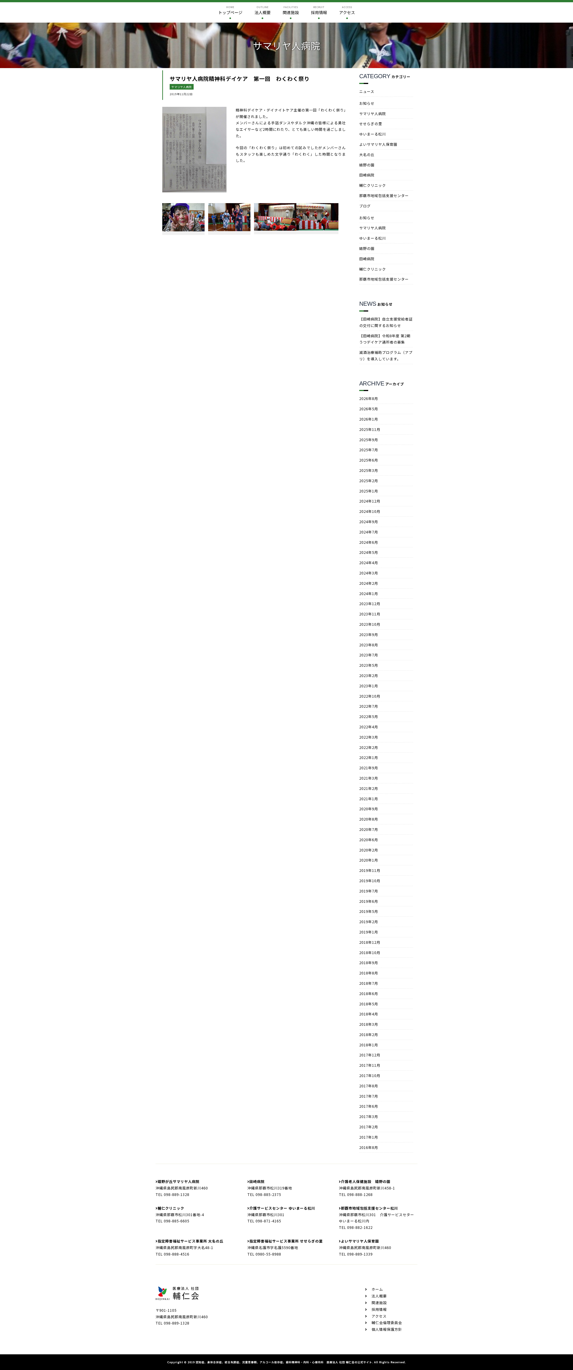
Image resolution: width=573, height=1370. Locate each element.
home (230, 10)
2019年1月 (368, 932)
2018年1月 (368, 1044)
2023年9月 (368, 634)
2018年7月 (368, 983)
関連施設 (379, 1302)
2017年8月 (368, 1085)
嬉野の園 (366, 165)
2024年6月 (368, 542)
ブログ (365, 206)
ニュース (366, 91)
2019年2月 (368, 921)
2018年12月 (369, 942)
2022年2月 (368, 747)
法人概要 (379, 1296)
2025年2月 (368, 480)
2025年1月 (368, 491)
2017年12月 (369, 1055)
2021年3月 (368, 778)
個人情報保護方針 (387, 1329)
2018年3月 (368, 1024)
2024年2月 (368, 583)
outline (262, 10)
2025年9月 (368, 439)
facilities (291, 10)
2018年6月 (368, 993)
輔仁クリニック (372, 185)
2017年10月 (369, 1075)
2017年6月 (368, 1106)
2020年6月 (368, 839)
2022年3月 (368, 737)
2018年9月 (368, 962)
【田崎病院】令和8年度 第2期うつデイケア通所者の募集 (385, 339)
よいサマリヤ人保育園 (378, 144)
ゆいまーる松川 (372, 134)
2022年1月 (368, 757)
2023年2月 (368, 675)
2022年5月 (368, 716)
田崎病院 (366, 175)
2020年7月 (368, 829)
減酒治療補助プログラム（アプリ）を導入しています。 (386, 355)
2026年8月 (368, 398)
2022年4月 (368, 726)
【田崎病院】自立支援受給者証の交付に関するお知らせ (386, 322)
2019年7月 (368, 891)
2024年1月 (368, 593)
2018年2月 (368, 1034)
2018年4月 (368, 1014)
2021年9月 (368, 767)
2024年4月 (368, 562)
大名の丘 (366, 154)
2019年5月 (368, 911)
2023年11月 (369, 614)
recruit (319, 10)
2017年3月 (368, 1116)
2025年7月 (368, 449)
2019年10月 (369, 880)
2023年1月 (368, 685)
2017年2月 (368, 1126)
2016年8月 (368, 1147)
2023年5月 (368, 665)
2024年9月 (368, 521)
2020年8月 (368, 819)
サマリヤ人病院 (181, 87)
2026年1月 (368, 419)
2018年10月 (369, 952)
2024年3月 (368, 573)
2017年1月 (368, 1137)
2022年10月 (369, 696)
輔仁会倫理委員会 (387, 1322)
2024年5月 (368, 552)
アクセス (379, 1316)
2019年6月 (368, 901)
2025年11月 (369, 429)
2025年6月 (368, 460)
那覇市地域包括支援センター (384, 195)
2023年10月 (369, 624)
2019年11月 (369, 870)
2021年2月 (368, 788)
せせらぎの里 (370, 123)
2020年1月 (368, 860)
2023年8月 (368, 644)
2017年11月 (369, 1065)
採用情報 (379, 1309)
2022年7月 (368, 706)
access (347, 10)
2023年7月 (368, 655)
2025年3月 (368, 470)
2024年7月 (368, 532)
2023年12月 (369, 603)
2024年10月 (369, 511)
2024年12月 (369, 501)
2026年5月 (368, 408)
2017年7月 (368, 1096)
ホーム (377, 1289)
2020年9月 (368, 808)
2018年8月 (368, 973)
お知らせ (366, 103)
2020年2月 (368, 850)
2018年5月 (368, 1004)
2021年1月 (368, 798)
